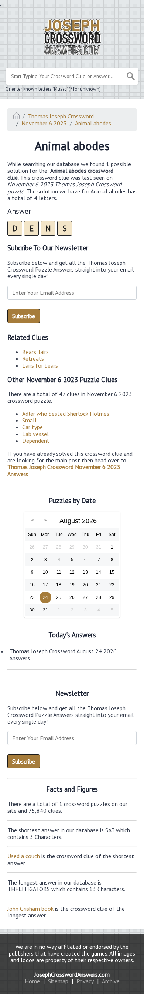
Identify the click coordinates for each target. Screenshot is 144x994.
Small (29, 420)
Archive (111, 981)
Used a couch (23, 856)
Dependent (35, 440)
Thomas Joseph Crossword (61, 116)
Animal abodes (93, 123)
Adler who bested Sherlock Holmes (65, 413)
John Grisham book (30, 908)
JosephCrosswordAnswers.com (72, 974)
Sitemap (58, 981)
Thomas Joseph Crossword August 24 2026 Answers (63, 654)
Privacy (85, 981)
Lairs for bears (40, 365)
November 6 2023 (44, 123)
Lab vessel (35, 434)
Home (32, 981)
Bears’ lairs (35, 352)
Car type (32, 427)
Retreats (33, 358)
